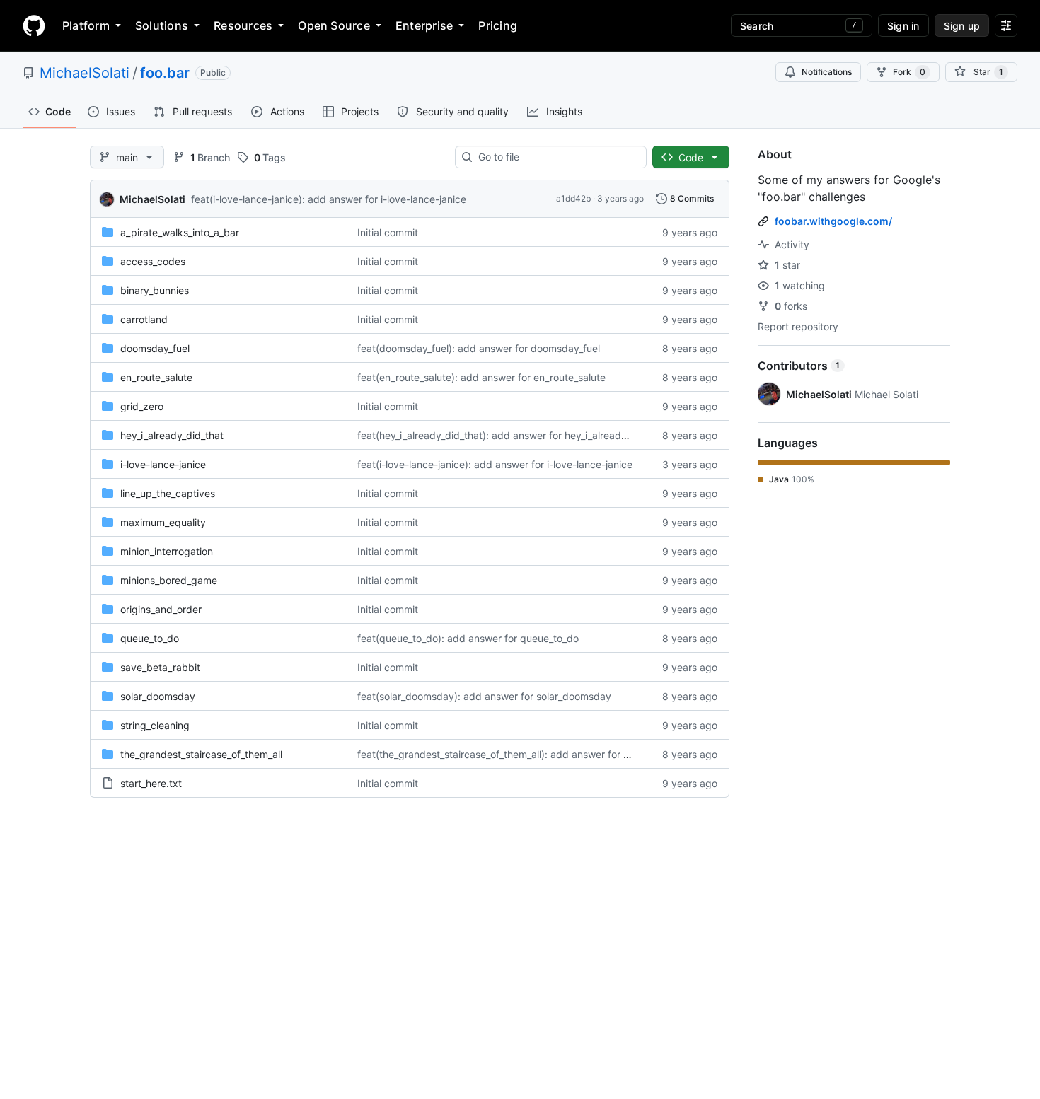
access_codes (152, 261)
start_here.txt (151, 783)
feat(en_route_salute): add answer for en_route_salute (481, 377)
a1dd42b (573, 198)
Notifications (827, 71)
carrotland (144, 319)
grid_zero (141, 406)
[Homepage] (34, 25)
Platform (86, 25)
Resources (243, 25)
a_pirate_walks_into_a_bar (179, 232)
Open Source (334, 25)
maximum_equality (163, 522)
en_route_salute (156, 377)
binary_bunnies (154, 290)
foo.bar (165, 72)
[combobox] (556, 157)
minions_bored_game (168, 580)
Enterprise (424, 25)
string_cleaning (155, 725)
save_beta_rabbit (160, 667)
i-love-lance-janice (163, 464)
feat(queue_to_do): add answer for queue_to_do (468, 638)
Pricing (497, 25)
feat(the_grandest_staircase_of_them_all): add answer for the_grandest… (525, 754)
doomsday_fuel (155, 348)
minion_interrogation (166, 551)
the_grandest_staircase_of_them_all (201, 754)
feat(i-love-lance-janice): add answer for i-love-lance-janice (328, 199)
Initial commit (387, 232)
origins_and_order (161, 609)
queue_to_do (149, 638)
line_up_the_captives (167, 493)
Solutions (161, 25)
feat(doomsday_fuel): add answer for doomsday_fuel (478, 348)
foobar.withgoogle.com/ (833, 221)
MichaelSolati (84, 72)
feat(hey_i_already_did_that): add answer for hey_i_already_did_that (512, 435)
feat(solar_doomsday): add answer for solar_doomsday (484, 696)
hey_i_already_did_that (172, 435)
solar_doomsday (157, 696)
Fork (909, 71)
